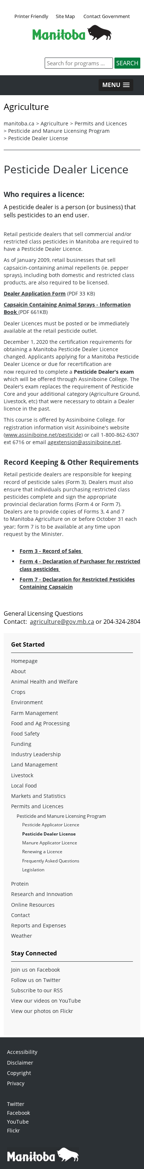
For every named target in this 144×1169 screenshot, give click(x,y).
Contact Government (106, 16)
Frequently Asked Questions (50, 861)
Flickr (13, 1130)
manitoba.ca (19, 123)
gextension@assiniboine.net (84, 442)
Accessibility (22, 1051)
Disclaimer (20, 1062)
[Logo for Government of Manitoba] (72, 38)
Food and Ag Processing (40, 723)
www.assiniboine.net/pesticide (43, 434)
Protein (20, 883)
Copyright (19, 1072)
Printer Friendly (31, 16)
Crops (18, 691)
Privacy (15, 1083)
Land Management (34, 764)
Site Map (65, 16)
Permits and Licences (101, 123)
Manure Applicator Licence (49, 842)
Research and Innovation (42, 893)
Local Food (24, 785)
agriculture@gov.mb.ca (62, 622)
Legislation (33, 869)
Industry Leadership (36, 754)
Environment (27, 702)
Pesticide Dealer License (38, 138)
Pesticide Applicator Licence (50, 824)
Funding (21, 743)
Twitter (15, 1103)
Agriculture (54, 123)
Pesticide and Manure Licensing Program (59, 130)
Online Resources (33, 904)
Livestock (22, 775)
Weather (21, 935)
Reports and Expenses (38, 925)
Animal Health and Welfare (44, 681)
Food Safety (25, 733)
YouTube (18, 1121)
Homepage (24, 660)
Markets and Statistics (38, 795)
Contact (20, 915)
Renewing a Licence (42, 851)
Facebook (18, 1112)
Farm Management (34, 712)
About (18, 671)
